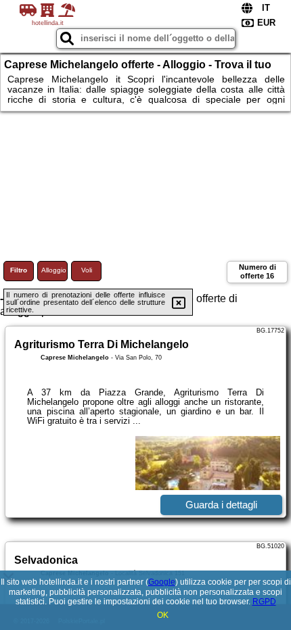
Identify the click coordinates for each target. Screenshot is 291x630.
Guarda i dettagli (221, 504)
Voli (86, 270)
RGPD (264, 601)
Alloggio (53, 270)
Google (161, 582)
